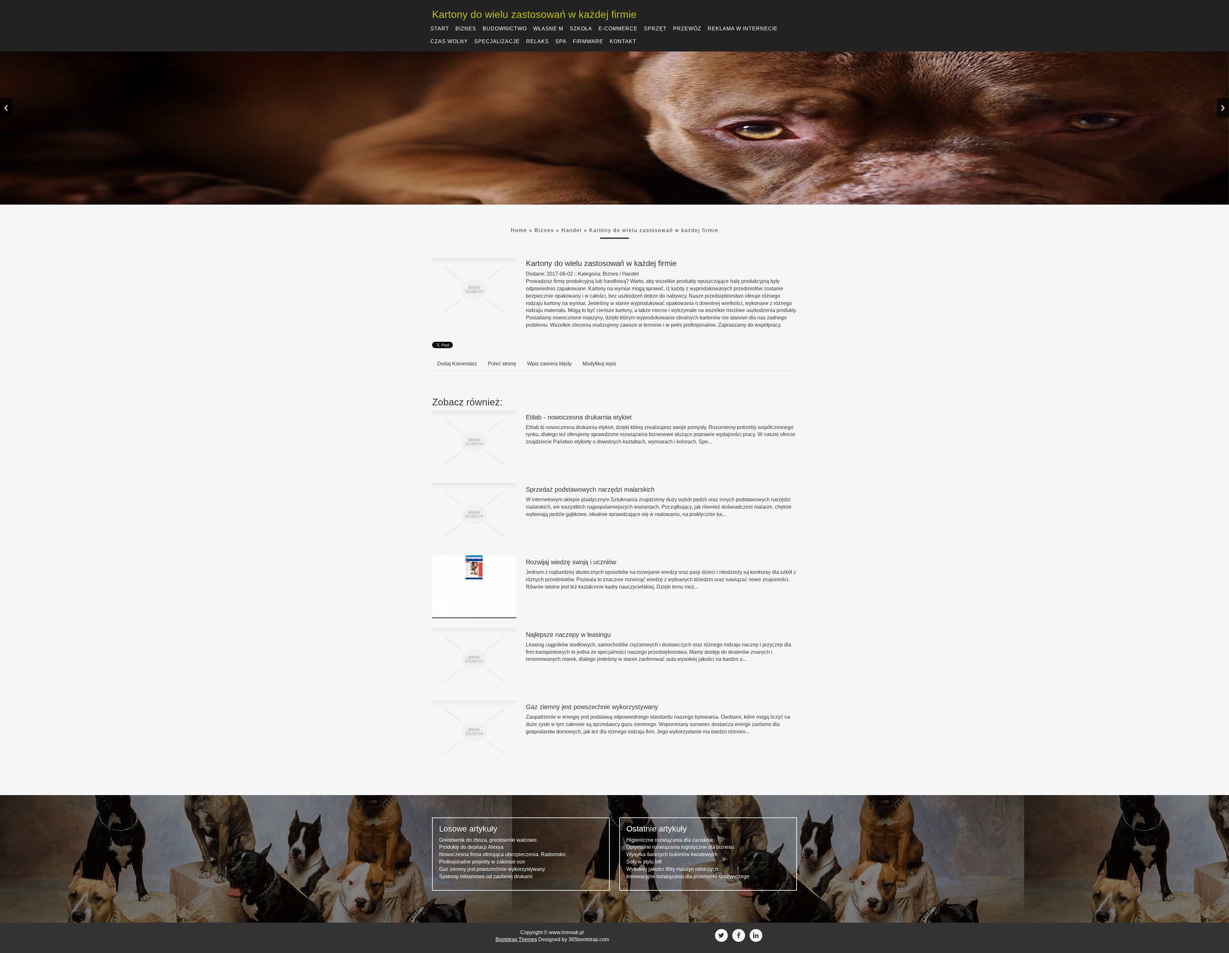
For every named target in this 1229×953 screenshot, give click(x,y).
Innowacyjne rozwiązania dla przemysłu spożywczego (687, 876)
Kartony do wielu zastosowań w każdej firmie (654, 230)
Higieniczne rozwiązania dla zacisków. (670, 840)
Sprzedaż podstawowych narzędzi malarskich (590, 489)
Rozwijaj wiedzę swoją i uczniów (571, 562)
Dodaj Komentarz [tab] (457, 363)
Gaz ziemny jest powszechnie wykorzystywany (592, 706)
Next (1223, 108)
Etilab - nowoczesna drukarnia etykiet (579, 417)
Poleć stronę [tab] (502, 363)
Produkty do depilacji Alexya (471, 847)
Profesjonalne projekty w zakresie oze (482, 861)
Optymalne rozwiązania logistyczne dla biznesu (680, 847)
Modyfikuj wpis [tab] (599, 363)
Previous (6, 108)
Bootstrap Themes (516, 939)
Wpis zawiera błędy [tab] (549, 363)
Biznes (544, 230)
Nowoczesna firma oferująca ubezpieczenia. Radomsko (502, 854)
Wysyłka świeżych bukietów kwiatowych (672, 854)
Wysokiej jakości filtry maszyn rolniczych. (672, 869)
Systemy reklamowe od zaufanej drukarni (486, 876)
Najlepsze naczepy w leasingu (568, 634)
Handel (571, 230)
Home (519, 230)
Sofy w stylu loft (644, 861)
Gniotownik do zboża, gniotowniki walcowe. (488, 840)
